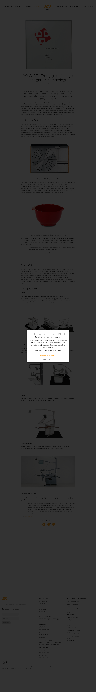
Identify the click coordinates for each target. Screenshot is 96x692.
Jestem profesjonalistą (46, 356)
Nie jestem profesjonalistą (48, 359)
